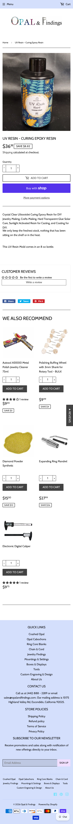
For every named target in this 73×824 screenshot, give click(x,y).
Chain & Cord (36, 649)
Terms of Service (36, 726)
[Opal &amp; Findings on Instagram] (67, 794)
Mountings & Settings (36, 659)
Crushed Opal (36, 634)
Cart (67, 4)
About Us (36, 679)
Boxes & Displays (36, 664)
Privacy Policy (36, 731)
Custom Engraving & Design (37, 674)
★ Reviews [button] (69, 415)
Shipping (8, 152)
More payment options (36, 197)
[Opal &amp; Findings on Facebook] (55, 794)
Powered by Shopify (48, 804)
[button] (11, 399)
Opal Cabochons (36, 639)
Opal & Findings (28, 804)
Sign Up (63, 762)
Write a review (34, 282)
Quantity (7, 161)
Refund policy (36, 721)
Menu (10, 4)
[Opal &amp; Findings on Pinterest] (61, 794)
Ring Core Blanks (36, 644)
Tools (36, 669)
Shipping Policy (36, 716)
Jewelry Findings (36, 654)
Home (5, 42)
